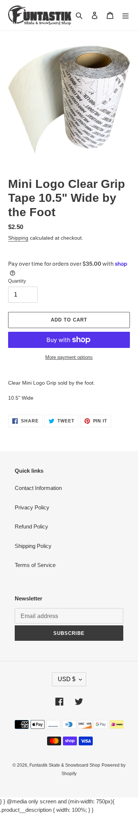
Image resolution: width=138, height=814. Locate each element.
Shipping (18, 238)
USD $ (66, 679)
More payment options (69, 357)
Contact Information (38, 488)
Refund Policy (31, 526)
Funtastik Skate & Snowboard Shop (64, 765)
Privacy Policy (32, 507)
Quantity (17, 281)
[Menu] (125, 15)
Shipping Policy (33, 546)
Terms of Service (35, 565)
